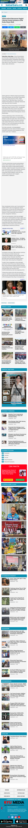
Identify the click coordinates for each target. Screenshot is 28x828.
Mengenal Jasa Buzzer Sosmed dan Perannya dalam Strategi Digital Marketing (17, 435)
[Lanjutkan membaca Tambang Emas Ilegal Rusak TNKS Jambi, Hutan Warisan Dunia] (6, 601)
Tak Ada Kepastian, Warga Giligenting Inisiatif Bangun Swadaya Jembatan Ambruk (6, 363)
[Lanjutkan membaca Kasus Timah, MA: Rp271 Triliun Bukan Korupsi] (6, 582)
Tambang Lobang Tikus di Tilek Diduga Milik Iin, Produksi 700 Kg (18, 589)
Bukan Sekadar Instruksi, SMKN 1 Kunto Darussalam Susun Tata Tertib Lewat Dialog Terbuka (18, 685)
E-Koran (14, 404)
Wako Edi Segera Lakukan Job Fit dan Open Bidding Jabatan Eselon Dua (20, 362)
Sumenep (6, 455)
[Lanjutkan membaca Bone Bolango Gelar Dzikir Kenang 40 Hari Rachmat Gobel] (4, 422)
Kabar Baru (5, 56)
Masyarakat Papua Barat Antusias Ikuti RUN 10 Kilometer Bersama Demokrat (18, 661)
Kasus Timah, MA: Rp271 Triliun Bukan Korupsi (18, 579)
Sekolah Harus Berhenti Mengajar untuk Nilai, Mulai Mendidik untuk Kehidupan (17, 767)
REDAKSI (7, 789)
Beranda (4, 8)
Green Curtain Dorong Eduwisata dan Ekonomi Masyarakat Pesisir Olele (16, 724)
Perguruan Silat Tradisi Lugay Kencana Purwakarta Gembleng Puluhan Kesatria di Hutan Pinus (20, 320)
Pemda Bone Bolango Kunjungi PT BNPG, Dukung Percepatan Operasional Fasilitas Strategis (18, 609)
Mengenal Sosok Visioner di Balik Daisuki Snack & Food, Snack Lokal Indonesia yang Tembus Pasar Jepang (9, 472)
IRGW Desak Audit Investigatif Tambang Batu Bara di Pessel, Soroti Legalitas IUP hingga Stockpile (17, 619)
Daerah (3, 16)
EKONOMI (19, 8)
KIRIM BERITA (7, 796)
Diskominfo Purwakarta (9, 461)
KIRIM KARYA (7, 793)
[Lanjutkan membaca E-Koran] (14, 388)
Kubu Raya (10, 56)
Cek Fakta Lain (20, 479)
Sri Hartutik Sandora (11, 53)
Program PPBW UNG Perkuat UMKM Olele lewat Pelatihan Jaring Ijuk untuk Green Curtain (18, 704)
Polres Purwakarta (8, 459)
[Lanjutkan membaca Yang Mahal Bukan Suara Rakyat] (6, 740)
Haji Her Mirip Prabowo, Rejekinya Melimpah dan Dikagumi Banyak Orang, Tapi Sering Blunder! (17, 748)
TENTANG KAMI (21, 793)
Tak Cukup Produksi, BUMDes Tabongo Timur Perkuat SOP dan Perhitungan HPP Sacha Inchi (17, 695)
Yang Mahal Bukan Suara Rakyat (18, 736)
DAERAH (14, 8)
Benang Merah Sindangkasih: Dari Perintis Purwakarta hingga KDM (18, 776)
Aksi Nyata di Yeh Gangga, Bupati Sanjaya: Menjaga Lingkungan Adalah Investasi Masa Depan (20, 349)
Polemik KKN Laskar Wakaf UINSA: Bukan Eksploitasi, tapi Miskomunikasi (7, 319)
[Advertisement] (14, 80)
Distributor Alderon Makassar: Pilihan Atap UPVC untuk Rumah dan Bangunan (18, 642)
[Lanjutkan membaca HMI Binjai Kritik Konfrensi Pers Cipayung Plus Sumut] (7, 327)
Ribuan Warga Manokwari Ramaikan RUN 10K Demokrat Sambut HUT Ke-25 (17, 652)
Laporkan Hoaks (8, 479)
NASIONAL (9, 8)
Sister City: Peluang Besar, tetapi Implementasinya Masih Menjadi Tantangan (17, 757)
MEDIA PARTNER (21, 796)
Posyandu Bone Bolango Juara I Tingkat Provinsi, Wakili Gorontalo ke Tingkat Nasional (16, 428)
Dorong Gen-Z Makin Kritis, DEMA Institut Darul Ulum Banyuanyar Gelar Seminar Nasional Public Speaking (17, 714)
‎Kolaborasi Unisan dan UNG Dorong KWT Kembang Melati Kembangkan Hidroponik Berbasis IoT (17, 633)
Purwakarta (6, 453)
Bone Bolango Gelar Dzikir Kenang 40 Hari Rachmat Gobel (16, 422)
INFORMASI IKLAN (21, 789)
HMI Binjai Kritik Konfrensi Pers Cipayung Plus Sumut (7, 333)
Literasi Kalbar (11, 302)
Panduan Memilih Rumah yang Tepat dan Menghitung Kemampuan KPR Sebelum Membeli (17, 442)
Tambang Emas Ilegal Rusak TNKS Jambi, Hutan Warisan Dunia (17, 599)
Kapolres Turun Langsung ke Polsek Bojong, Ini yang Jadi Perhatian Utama (15, 415)
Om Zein (6, 457)
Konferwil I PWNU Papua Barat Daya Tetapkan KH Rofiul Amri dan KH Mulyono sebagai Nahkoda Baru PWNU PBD (17, 671)
